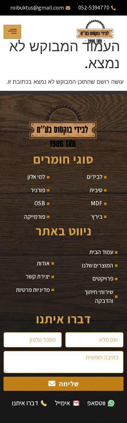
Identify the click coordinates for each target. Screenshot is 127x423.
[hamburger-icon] (12, 32)
